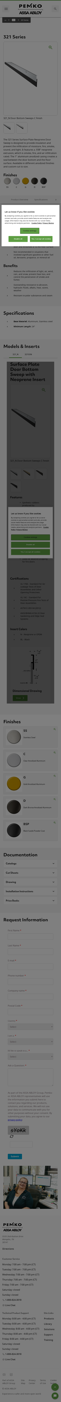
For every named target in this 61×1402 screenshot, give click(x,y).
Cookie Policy (36, 223)
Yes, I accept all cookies (41, 239)
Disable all (18, 239)
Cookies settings (29, 231)
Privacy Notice (48, 223)
